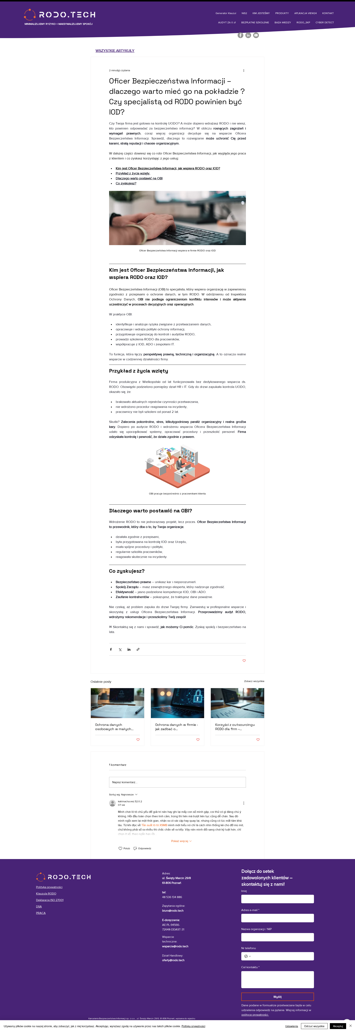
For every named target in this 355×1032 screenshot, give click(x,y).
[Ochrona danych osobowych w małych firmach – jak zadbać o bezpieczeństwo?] (117, 703)
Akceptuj (338, 1026)
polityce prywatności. (255, 1014)
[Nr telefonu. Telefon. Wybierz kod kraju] (247, 956)
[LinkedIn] (248, 35)
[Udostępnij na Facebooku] (111, 649)
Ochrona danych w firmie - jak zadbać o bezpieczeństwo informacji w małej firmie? (177, 727)
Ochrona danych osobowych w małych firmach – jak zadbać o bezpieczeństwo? (113, 727)
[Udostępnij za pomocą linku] (138, 649)
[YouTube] (256, 35)
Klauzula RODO (46, 893)
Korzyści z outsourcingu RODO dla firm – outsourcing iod (235, 727)
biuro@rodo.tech (173, 910)
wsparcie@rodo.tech (175, 946)
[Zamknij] (350, 1026)
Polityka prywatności (193, 1026)
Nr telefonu (248, 948)
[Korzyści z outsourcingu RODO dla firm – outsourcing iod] (237, 703)
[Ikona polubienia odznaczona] (120, 848)
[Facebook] (240, 35)
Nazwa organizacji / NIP (256, 929)
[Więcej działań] (243, 70)
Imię (244, 891)
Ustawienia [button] (291, 1026)
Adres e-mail (250, 910)
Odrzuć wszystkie (314, 1026)
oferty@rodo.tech (173, 960)
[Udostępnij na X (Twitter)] (120, 649)
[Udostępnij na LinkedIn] (129, 649)
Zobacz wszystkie (254, 681)
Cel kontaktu (250, 967)
